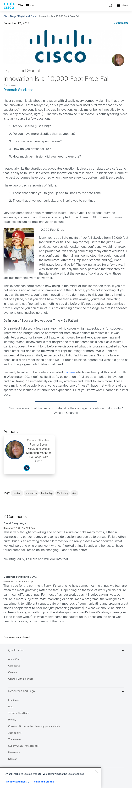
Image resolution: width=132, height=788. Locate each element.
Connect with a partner (20, 678)
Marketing (62, 493)
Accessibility (14, 732)
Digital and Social (27, 16)
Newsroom (14, 752)
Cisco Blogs (26, 5)
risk (74, 493)
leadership (47, 493)
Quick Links (16, 650)
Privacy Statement (15, 781)
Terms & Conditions (18, 713)
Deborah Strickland (18, 90)
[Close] (96, 772)
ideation (17, 493)
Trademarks (14, 739)
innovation (31, 493)
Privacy (12, 719)
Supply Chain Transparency (23, 745)
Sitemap (12, 758)
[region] (50, 777)
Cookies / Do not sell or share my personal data (34, 726)
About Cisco (14, 659)
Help (10, 706)
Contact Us (14, 665)
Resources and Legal (21, 691)
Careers (12, 672)
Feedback (13, 700)
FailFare (69, 372)
